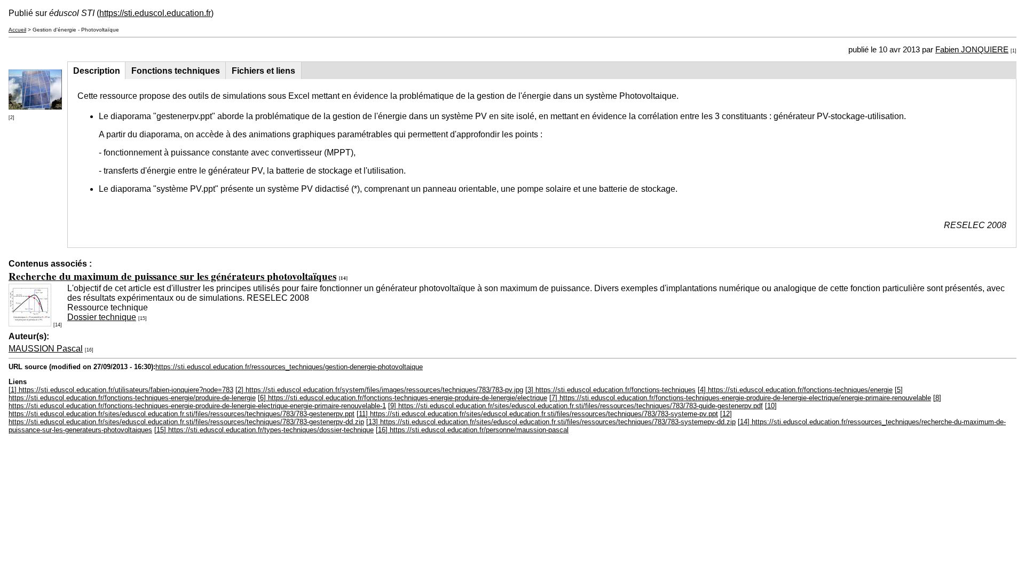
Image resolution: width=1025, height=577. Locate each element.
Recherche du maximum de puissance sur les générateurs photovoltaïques (172, 276)
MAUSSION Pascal (46, 348)
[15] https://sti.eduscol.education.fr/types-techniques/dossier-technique (264, 430)
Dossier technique (101, 317)
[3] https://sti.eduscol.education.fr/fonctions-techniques (610, 390)
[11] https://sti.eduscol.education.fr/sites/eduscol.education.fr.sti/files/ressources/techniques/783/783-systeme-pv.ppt (537, 414)
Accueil (17, 30)
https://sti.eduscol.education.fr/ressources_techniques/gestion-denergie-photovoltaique (289, 367)
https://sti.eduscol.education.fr (155, 13)
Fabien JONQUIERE (971, 49)
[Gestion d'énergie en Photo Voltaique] (35, 106)
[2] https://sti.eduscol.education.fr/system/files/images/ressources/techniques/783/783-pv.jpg (379, 390)
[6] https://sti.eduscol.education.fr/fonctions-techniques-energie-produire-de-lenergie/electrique (402, 398)
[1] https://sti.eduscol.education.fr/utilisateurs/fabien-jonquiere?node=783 (121, 390)
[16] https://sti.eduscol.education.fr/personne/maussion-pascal (472, 430)
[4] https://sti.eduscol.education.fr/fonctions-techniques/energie (795, 390)
